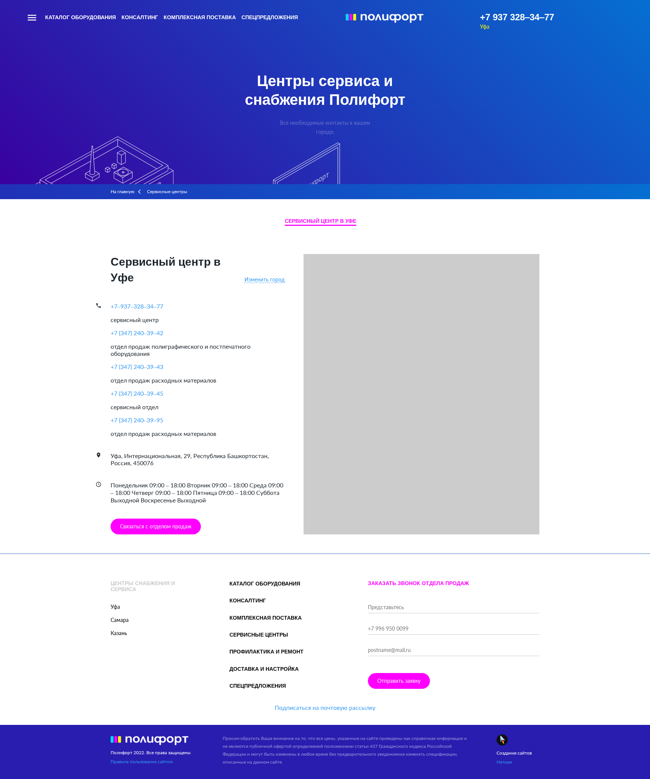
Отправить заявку (399, 681)
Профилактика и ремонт (266, 652)
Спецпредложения (269, 17)
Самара (120, 620)
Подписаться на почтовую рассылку (325, 707)
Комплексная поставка (200, 17)
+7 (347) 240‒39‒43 (137, 366)
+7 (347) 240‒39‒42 (137, 332)
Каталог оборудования (80, 17)
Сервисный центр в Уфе (320, 221)
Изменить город (265, 279)
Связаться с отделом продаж (155, 526)
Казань (119, 633)
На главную (122, 191)
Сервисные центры (258, 635)
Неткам (504, 762)
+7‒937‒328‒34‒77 (137, 306)
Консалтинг (139, 17)
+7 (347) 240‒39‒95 (137, 420)
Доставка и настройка (264, 669)
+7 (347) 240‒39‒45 (137, 393)
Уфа (484, 26)
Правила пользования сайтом (142, 761)
